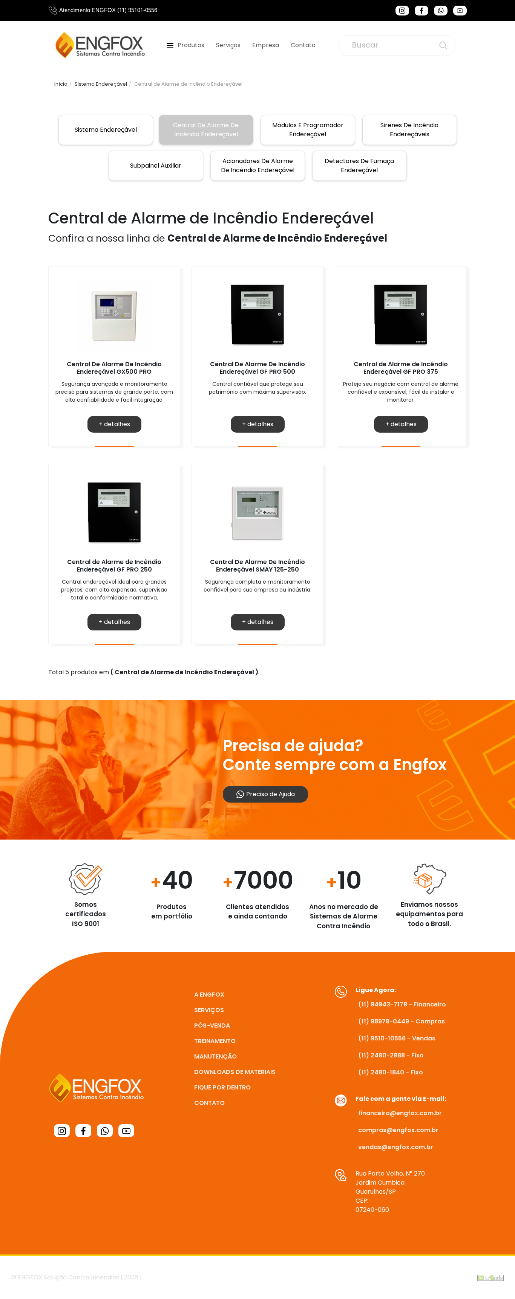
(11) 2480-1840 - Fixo (390, 1072)
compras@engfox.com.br (398, 1130)
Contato (303, 45)
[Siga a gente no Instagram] (402, 10)
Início (60, 84)
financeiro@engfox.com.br (400, 1113)
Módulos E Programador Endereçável (307, 130)
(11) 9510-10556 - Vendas (396, 1038)
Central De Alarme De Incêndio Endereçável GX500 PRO (114, 368)
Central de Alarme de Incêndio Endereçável (206, 130)
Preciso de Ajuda (270, 794)
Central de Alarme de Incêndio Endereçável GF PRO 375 (401, 368)
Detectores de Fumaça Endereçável (359, 165)
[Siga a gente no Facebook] (421, 10)
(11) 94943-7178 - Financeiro (402, 1004)
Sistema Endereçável (101, 84)
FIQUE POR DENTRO (222, 1087)
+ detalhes (114, 424)
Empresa (265, 45)
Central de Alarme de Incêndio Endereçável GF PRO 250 (114, 565)
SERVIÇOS (209, 1010)
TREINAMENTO (215, 1041)
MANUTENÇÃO (215, 1056)
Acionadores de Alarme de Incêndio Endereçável (257, 165)
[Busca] (443, 45)
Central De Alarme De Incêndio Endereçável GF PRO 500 (257, 368)
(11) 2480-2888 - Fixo (391, 1055)
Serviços (228, 45)
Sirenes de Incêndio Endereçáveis (409, 130)
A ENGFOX (209, 994)
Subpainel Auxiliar (155, 165)
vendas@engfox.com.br (395, 1147)
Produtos (191, 45)
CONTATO (209, 1103)
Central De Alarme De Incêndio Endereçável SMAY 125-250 (257, 565)
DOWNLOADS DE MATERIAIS (235, 1072)
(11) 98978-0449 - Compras (401, 1021)
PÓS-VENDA (212, 1025)
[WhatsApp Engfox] (441, 10)
